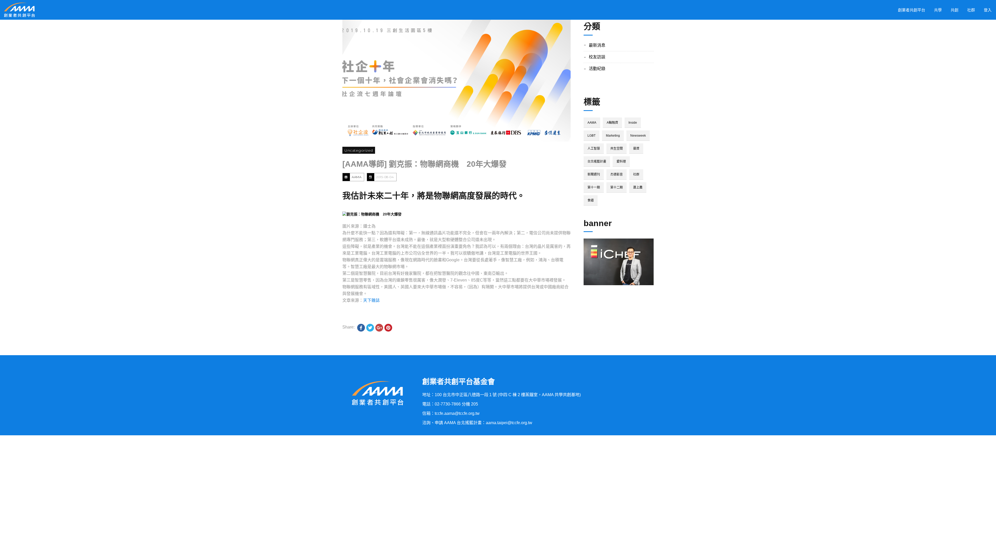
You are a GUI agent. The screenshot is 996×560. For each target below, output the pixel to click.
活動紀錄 (597, 68)
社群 (636, 174)
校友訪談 (597, 57)
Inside (632, 122)
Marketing (613, 135)
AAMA (356, 177)
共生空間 (616, 148)
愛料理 (621, 161)
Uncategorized (358, 150)
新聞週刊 (593, 174)
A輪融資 (612, 122)
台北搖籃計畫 (596, 161)
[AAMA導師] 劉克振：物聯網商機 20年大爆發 (424, 164)
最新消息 (597, 45)
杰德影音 (616, 174)
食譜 (590, 200)
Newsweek (638, 135)
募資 (636, 148)
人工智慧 (593, 148)
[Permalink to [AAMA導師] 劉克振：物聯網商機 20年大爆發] (456, 81)
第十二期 (616, 187)
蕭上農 (637, 187)
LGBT (591, 135)
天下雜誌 (371, 300)
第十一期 (593, 187)
